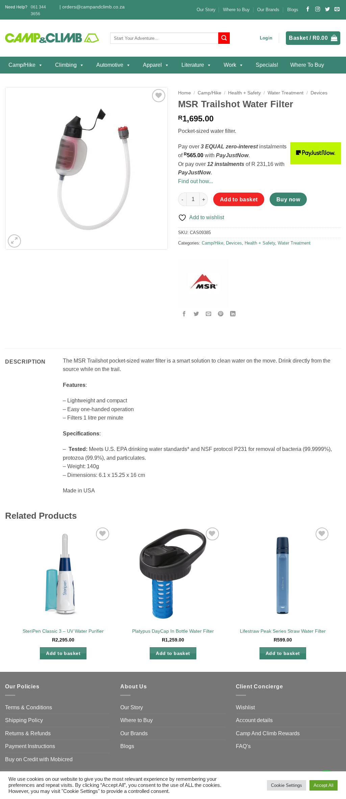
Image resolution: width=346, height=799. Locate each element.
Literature (192, 65)
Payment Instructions (30, 746)
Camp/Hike (21, 65)
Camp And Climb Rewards (268, 733)
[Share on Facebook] (184, 314)
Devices (319, 92)
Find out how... (195, 181)
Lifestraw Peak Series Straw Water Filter (283, 631)
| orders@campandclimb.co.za (92, 6)
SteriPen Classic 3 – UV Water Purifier (63, 631)
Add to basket (239, 199)
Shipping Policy (24, 720)
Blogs (292, 9)
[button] (266, 38)
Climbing (66, 65)
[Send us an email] (337, 9)
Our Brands (268, 9)
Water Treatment (285, 92)
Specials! (267, 65)
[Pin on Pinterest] (220, 314)
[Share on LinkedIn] (233, 314)
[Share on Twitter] (196, 314)
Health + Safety (244, 92)
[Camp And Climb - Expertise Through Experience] (52, 38)
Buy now (288, 199)
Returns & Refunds (28, 733)
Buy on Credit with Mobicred (39, 759)
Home (184, 92)
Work (230, 65)
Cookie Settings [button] (286, 785)
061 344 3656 (38, 10)
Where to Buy (236, 9)
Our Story (206, 9)
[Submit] (224, 38)
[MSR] (203, 283)
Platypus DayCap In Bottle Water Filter (173, 631)
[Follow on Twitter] (327, 9)
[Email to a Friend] (208, 314)
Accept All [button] (323, 785)
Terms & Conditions (28, 707)
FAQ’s (243, 746)
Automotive (109, 65)
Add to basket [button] (63, 653)
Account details (254, 720)
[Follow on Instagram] (317, 9)
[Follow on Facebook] (307, 9)
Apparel (152, 65)
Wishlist (245, 707)
